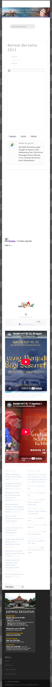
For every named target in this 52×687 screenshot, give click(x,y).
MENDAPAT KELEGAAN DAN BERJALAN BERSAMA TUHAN (14, 553)
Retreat (33, 136)
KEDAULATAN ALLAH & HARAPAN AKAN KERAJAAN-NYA (13, 530)
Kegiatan (14, 63)
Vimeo (28, 33)
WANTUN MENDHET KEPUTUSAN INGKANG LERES (13, 477)
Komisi (23, 136)
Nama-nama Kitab (38, 482)
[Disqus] (26, 203)
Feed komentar (10, 669)
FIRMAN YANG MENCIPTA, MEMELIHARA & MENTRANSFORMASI (14, 542)
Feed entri (9, 665)
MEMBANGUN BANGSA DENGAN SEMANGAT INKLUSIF (13, 486)
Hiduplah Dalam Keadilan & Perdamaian (36, 502)
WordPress (35, 685)
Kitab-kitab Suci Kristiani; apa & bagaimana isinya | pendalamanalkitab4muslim (38, 477)
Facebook (23, 33)
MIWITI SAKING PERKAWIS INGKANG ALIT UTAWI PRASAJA (14, 518)
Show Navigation (40, 22)
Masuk (7, 661)
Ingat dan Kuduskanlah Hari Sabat (36, 550)
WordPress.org (10, 674)
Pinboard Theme (21, 685)
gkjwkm (14, 57)
